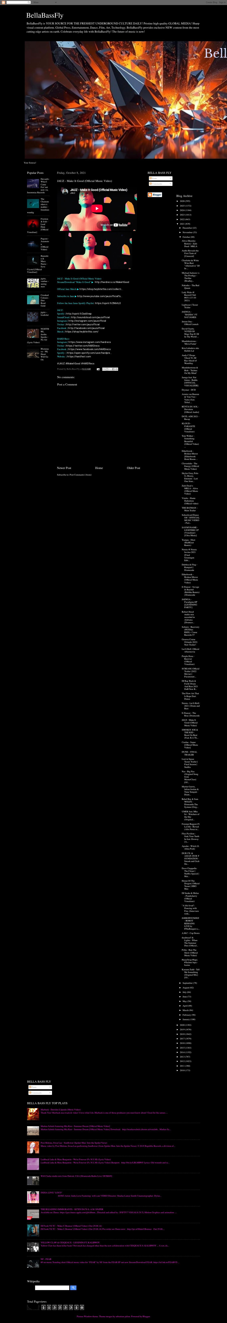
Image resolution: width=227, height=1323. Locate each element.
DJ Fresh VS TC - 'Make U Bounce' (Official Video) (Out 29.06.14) (71, 1225)
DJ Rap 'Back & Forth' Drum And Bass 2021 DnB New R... (190, 684)
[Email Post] (98, 368)
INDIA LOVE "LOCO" (51, 1192)
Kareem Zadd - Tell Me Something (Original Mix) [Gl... (191, 973)
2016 (182, 1043)
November (188, 232)
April (185, 1005)
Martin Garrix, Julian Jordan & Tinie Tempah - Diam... (190, 790)
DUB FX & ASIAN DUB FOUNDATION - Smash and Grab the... (190, 858)
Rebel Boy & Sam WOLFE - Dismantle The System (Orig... (190, 803)
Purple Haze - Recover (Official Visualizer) (188, 660)
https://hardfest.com (79, 356)
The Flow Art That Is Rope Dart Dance (190, 696)
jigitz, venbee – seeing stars (45, 282)
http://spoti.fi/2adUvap (79, 313)
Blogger (146, 1316)
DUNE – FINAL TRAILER (189, 753)
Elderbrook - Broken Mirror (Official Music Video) (190, 578)
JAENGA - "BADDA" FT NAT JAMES (189, 314)
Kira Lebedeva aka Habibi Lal (190, 349)
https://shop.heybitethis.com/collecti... (101, 289)
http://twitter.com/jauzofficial (83, 324)
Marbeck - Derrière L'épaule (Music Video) (61, 1109)
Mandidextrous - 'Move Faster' (189, 342)
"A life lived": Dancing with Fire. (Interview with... (190, 909)
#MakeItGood (72, 363)
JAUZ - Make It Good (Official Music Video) (190, 722)
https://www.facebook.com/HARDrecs (89, 349)
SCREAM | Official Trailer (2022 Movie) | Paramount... (190, 672)
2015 (182, 1047)
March (186, 1010)
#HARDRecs (88, 363)
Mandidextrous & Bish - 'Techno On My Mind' (190, 370)
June (185, 996)
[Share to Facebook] (113, 369)
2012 (182, 1061)
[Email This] (104, 369)
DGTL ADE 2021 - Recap (190, 418)
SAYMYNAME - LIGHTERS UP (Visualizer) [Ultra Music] (190, 531)
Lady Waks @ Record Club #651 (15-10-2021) (189, 296)
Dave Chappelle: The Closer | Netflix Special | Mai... (190, 872)
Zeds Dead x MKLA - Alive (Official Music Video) (190, 489)
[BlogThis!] (107, 369)
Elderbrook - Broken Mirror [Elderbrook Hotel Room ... (190, 455)
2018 (182, 1034)
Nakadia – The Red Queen (190, 286)
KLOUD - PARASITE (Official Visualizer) (188, 427)
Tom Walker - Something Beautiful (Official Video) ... (190, 441)
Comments (157, 183)
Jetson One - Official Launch (190, 323)
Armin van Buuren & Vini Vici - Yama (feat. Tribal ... (190, 398)
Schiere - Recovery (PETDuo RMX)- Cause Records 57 (190, 630)
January (186, 1019)
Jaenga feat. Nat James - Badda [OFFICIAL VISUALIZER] (190, 381)
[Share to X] (110, 369)
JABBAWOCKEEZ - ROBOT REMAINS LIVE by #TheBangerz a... (191, 923)
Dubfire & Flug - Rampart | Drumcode (189, 567)
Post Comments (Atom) (81, 474)
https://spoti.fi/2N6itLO (108, 303)
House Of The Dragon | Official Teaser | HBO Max (191, 884)
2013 (182, 1056)
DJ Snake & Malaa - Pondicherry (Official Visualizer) (190, 897)
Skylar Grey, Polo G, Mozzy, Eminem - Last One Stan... (190, 477)
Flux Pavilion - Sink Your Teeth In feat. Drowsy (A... (190, 837)
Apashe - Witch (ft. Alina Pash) (190, 847)
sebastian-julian (123, 1316)
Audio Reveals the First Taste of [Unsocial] (190, 253)
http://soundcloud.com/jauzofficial (90, 317)
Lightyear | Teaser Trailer (190, 306)
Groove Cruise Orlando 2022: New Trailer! (190, 642)
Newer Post (64, 468)
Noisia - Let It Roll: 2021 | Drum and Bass (191, 706)
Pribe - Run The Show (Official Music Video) (190, 952)
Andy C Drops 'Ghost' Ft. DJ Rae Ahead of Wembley (189, 359)
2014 (182, 1052)
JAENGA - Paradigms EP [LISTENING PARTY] (189, 603)
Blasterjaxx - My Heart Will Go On (45, 354)
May (185, 1001)
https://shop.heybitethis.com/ (82, 331)
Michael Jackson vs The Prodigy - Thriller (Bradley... (190, 276)
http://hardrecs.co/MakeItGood (112, 282)
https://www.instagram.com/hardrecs (90, 342)
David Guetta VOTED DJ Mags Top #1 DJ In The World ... (190, 332)
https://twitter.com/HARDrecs (83, 345)
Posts (154, 178)
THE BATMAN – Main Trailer (190, 509)
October (187, 236)
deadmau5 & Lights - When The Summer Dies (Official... (190, 941)
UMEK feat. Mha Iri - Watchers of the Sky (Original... (190, 815)
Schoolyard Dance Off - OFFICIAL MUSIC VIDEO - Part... (191, 519)
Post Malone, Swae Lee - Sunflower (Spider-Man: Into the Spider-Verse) (74, 1142)
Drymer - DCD (189, 389)
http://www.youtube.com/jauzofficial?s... (99, 296)
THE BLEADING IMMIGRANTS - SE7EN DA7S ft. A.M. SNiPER (72, 1209)
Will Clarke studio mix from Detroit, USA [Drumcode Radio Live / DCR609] (76, 1175)
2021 (182, 223)
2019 (182, 1029)
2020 (182, 1024)
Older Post (133, 468)
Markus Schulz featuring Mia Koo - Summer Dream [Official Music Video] (75, 1126)
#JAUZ (61, 363)
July (185, 992)
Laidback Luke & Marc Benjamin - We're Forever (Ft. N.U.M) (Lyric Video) (76, 1159)
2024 (182, 210)
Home (99, 468)
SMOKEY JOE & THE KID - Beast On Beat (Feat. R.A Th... (190, 733)
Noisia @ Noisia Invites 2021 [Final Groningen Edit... (189, 555)
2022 (182, 219)
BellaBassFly (44, 15)
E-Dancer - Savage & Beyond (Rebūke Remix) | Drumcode (191, 590)
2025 (182, 205)
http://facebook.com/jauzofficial (86, 328)
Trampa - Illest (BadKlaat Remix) (188, 542)
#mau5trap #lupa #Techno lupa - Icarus (190, 962)
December (188, 227)
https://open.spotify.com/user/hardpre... (89, 353)
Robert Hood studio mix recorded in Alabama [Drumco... (188, 617)
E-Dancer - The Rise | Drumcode (191, 714)
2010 (182, 1070)
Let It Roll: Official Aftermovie (190, 650)
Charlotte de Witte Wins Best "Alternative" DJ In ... (191, 264)
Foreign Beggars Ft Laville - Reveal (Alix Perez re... (191, 826)
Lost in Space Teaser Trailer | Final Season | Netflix (190, 763)
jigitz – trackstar (45, 313)
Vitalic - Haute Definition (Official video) (190, 501)
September (188, 982)
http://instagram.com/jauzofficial (87, 320)
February (187, 1014)
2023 (182, 214)
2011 (182, 1065)
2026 (182, 201)
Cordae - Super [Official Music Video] (190, 745)
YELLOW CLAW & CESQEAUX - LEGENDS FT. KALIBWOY (70, 1242)
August (186, 987)
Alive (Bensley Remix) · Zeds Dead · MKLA (189, 243)
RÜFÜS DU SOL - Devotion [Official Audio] (190, 409)
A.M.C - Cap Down (191, 933)
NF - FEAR (46, 1259)
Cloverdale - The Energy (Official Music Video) (190, 466)
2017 (182, 1038)
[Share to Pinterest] (116, 369)
